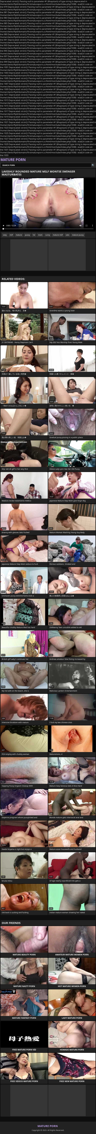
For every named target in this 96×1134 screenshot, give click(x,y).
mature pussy (78, 235)
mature (19, 235)
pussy (27, 235)
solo (67, 235)
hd (34, 235)
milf (11, 235)
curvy (47, 235)
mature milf (58, 235)
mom (40, 235)
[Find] (93, 165)
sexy (5, 235)
